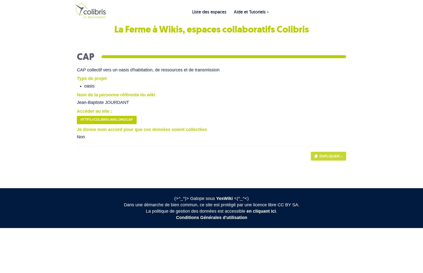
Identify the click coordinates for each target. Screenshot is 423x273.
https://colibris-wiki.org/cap (107, 119)
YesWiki (224, 198)
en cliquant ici (261, 211)
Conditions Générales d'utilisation (211, 217)
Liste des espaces (209, 12)
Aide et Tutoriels (250, 12)
